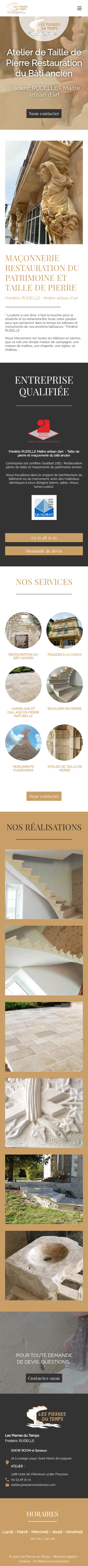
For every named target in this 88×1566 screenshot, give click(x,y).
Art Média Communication (51, 1561)
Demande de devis (44, 551)
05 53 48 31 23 (44, 537)
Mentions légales (65, 1556)
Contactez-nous (44, 1378)
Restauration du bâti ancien (23, 656)
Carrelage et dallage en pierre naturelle (23, 712)
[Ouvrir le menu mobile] (79, 8)
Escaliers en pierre (65, 709)
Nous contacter (44, 113)
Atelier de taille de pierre (65, 768)
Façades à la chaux (65, 654)
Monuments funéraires (23, 768)
